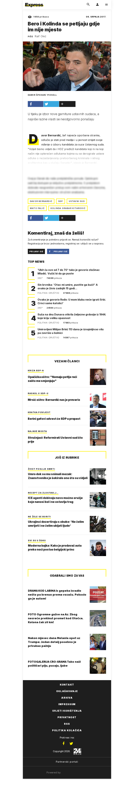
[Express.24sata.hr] (34, 2)
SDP (60, 201)
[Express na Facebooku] (63, 743)
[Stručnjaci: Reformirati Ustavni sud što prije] (98, 437)
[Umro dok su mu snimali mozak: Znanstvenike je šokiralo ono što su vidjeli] (98, 476)
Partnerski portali (67, 761)
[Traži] (88, 4)
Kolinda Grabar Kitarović (67, 208)
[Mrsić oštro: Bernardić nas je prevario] (98, 400)
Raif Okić (40, 36)
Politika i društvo (49, 293)
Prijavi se (36, 251)
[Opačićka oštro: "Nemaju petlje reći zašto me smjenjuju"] (98, 377)
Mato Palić (37, 208)
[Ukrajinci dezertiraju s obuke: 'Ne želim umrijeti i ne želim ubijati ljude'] (98, 524)
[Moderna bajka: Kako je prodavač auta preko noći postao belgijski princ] (98, 548)
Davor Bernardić (41, 201)
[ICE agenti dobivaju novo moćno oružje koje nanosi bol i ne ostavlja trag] (98, 500)
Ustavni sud (77, 201)
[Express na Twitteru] (71, 743)
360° (40, 278)
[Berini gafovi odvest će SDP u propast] (98, 418)
